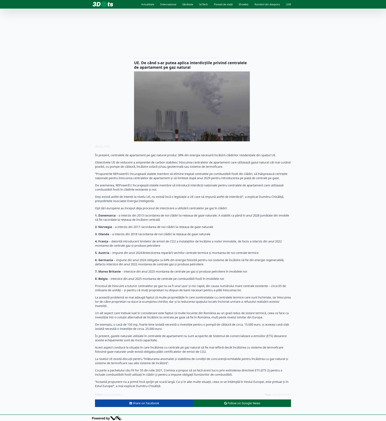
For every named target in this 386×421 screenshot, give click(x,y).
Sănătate (187, 4)
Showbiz (243, 4)
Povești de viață (223, 4)
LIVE (288, 4)
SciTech (203, 4)
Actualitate (147, 4)
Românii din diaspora (267, 4)
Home (136, 58)
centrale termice (281, 394)
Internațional (168, 4)
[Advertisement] (193, 33)
